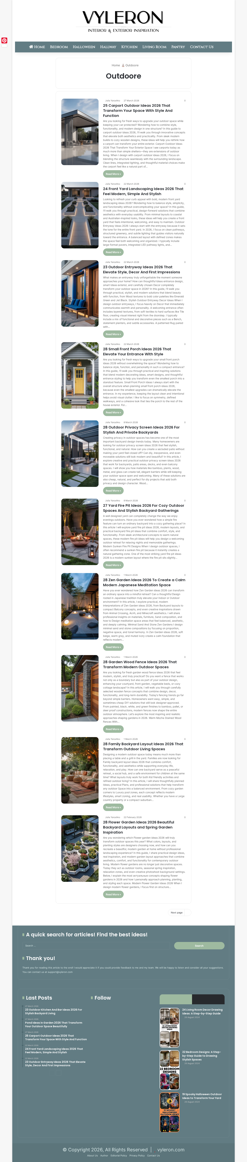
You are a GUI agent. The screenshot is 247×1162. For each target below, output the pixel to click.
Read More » (113, 173)
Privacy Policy (137, 1155)
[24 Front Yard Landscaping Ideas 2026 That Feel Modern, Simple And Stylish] (80, 215)
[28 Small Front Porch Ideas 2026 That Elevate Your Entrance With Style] (80, 375)
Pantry (178, 46)
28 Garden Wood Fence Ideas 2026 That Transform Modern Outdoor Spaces (140, 664)
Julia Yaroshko (112, 100)
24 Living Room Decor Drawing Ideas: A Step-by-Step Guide (202, 1011)
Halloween (84, 46)
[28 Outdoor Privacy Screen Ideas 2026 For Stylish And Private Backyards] (80, 453)
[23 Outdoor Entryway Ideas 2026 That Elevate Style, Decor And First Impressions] (80, 293)
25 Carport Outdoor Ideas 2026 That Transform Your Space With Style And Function (138, 110)
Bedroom (59, 46)
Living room (154, 46)
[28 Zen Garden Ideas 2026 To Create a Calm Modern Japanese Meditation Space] (80, 606)
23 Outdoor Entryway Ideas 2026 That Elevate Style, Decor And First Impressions (141, 269)
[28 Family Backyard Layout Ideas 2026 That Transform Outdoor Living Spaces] (80, 770)
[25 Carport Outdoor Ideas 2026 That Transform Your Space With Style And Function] (80, 132)
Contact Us (201, 46)
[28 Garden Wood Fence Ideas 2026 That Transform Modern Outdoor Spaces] (80, 688)
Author (104, 1155)
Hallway (108, 46)
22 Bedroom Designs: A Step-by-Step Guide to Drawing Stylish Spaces (201, 1055)
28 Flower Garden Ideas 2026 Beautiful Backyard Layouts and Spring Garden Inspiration (138, 827)
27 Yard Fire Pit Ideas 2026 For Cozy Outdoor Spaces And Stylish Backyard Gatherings (143, 508)
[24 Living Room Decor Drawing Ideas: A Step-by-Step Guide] (170, 1028)
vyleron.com (171, 1149)
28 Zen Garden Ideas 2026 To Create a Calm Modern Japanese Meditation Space (144, 582)
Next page (177, 912)
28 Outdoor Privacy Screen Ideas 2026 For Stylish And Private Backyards (141, 430)
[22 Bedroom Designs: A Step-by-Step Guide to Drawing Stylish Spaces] (170, 1070)
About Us (92, 1155)
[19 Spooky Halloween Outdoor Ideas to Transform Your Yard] (170, 1112)
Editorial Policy (119, 1155)
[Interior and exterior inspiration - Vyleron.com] (123, 20)
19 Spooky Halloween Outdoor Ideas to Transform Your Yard (202, 1096)
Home (39, 46)
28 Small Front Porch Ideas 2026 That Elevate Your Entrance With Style (137, 352)
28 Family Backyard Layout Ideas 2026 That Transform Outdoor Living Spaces (143, 746)
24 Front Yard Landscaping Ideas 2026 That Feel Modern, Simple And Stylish (143, 191)
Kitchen (129, 46)
